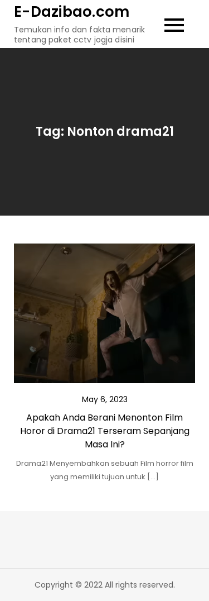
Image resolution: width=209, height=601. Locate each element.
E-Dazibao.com (71, 12)
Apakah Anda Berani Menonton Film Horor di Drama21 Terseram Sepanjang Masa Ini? (104, 431)
